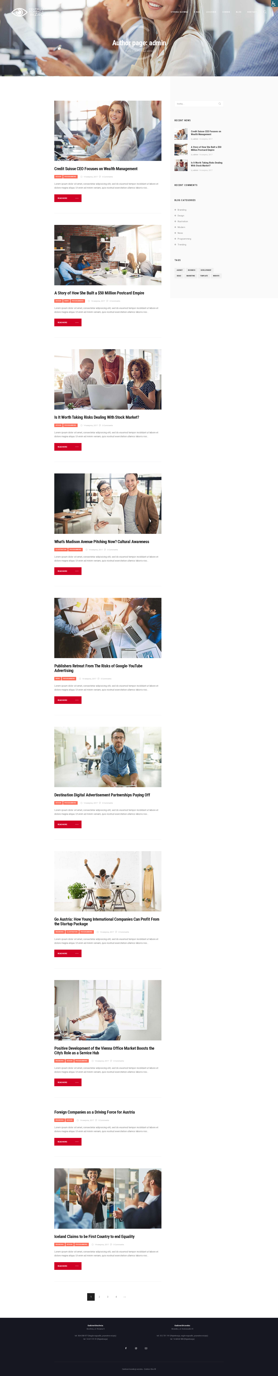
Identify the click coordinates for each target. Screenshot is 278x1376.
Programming (70, 176)
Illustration (61, 549)
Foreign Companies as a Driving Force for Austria (94, 1112)
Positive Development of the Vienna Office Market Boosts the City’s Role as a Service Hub (104, 1050)
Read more (62, 198)
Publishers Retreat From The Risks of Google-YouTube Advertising (98, 668)
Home (128, 51)
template (204, 276)
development (206, 270)
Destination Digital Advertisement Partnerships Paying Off (102, 795)
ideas (179, 276)
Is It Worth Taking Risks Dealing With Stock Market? (96, 417)
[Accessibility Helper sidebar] (274, 3)
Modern (181, 227)
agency (180, 270)
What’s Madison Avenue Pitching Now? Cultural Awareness (101, 541)
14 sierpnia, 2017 (91, 177)
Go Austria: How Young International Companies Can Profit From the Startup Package (106, 921)
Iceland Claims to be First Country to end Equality (94, 1236)
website (216, 276)
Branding (60, 932)
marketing (190, 276)
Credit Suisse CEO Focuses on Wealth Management (95, 168)
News (66, 301)
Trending (182, 244)
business (191, 270)
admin (195, 139)
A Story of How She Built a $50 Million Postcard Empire (99, 293)
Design (58, 176)
